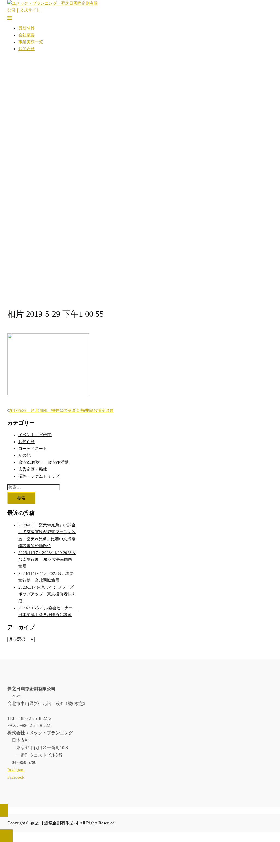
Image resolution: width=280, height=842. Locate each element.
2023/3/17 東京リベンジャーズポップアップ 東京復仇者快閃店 (47, 594)
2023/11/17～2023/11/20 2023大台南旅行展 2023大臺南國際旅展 (47, 559)
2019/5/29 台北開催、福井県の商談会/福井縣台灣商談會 (61, 410)
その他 (24, 455)
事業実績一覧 (30, 42)
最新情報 (26, 28)
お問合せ (26, 49)
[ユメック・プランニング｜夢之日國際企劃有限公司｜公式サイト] (52, 10)
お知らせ (26, 441)
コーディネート (32, 448)
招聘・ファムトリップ (38, 476)
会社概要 (26, 35)
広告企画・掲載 (32, 469)
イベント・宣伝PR (35, 435)
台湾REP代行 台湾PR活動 (43, 462)
